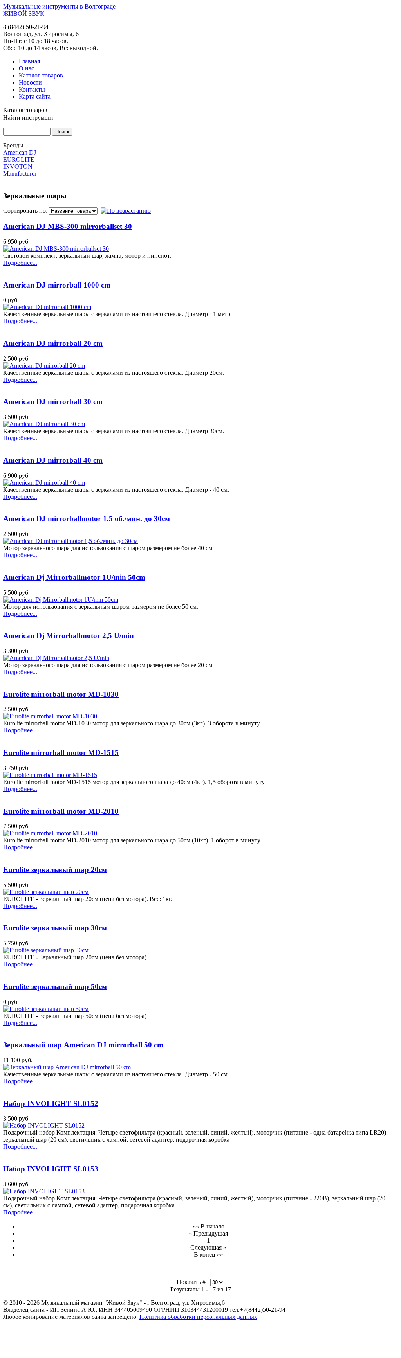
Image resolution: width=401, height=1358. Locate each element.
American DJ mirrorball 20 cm (53, 343)
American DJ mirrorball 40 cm (53, 460)
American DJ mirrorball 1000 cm (56, 285)
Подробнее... (20, 262)
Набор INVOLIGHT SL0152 (50, 1103)
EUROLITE (18, 159)
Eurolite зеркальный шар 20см (55, 869)
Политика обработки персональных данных (198, 1316)
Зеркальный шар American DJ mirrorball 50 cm (83, 1045)
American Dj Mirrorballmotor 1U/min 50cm (74, 577)
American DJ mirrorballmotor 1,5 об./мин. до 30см (86, 518)
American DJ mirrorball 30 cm (53, 402)
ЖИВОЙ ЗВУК (23, 13)
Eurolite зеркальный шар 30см (55, 928)
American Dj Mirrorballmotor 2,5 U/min (68, 635)
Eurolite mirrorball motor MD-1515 (61, 752)
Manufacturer (19, 173)
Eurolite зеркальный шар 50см (55, 986)
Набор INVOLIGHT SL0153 (50, 1169)
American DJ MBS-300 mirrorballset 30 (67, 226)
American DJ (19, 152)
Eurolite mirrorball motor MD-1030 (61, 694)
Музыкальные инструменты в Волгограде (59, 6)
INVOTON (18, 166)
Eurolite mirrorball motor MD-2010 (61, 811)
